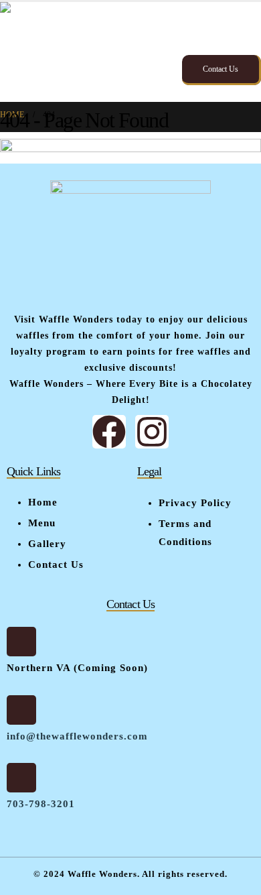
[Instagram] (152, 432)
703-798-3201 (41, 803)
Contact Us (220, 69)
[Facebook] (109, 432)
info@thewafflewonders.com (77, 736)
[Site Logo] (68, 52)
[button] (249, 34)
